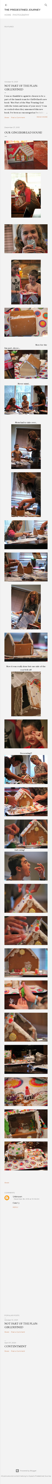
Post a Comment (18, 117)
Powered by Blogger (28, 1471)
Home (7, 15)
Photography (21, 15)
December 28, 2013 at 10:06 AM (26, 1199)
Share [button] (6, 117)
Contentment (15, 1346)
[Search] (46, 4)
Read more (42, 117)
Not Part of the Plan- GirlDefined (21, 87)
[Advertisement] (26, 1281)
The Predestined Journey (22, 9)
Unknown (17, 1196)
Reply (15, 1207)
